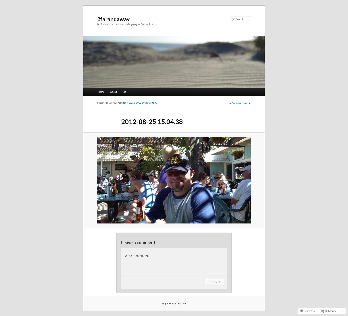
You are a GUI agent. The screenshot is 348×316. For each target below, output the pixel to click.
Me (124, 91)
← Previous (235, 103)
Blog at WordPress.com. (174, 303)
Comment (214, 282)
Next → (247, 103)
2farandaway (113, 19)
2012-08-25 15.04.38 (146, 102)
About (113, 91)
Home (101, 91)
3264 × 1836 (127, 102)
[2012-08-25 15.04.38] (174, 180)
